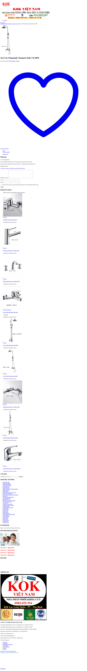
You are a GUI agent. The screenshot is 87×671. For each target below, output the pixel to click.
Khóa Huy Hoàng (6, 483)
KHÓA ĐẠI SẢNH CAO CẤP (9, 492)
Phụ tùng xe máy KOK (7, 504)
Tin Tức (4, 648)
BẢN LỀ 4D (5, 491)
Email (2, 182)
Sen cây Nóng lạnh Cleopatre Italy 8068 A (10, 345)
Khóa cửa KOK (6, 488)
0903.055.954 (11, 552)
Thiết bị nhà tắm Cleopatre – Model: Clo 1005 (11, 407)
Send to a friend (6, 152)
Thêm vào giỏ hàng (7, 309)
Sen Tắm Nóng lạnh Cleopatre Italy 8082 (10, 437)
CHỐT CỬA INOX (7, 485)
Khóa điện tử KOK (7, 484)
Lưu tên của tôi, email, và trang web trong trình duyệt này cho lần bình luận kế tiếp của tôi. (20, 184)
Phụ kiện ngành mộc (7, 501)
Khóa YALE (5, 512)
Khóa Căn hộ (5, 521)
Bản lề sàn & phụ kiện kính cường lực (10, 494)
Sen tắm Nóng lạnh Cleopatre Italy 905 (10, 219)
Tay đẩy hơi (5, 502)
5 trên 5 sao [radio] (22, 168)
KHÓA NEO (5, 508)
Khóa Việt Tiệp (6, 482)
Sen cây (17, 23)
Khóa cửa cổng (6, 490)
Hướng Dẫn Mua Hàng (7, 644)
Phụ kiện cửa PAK (7, 498)
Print (4, 150)
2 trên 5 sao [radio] (7, 168)
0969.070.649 (11, 555)
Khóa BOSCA (6, 520)
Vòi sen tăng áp (6, 506)
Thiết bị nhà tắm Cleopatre (10, 23)
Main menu (3, 22)
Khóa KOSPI (6, 509)
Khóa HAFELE (6, 513)
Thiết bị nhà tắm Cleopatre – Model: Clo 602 (11, 250)
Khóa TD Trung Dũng (7, 493)
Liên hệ (4, 649)
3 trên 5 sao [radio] (12, 168)
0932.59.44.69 (11, 550)
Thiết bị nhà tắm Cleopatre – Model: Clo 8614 (11, 281)
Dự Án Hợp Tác (6, 646)
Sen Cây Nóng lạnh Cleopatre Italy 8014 (10, 376)
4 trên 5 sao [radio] (17, 168)
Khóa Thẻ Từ (6, 522)
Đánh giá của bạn (4, 166)
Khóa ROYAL (6, 516)
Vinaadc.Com (15, 652)
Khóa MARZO (6, 515)
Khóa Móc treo (6, 486)
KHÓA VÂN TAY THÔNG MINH (10, 489)
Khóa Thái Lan (6, 499)
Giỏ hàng (5, 20)
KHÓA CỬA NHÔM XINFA (9, 500)
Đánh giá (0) (5, 154)
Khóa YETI (5, 519)
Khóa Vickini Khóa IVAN (8, 497)
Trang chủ (3, 23)
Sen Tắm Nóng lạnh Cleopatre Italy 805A (10, 312)
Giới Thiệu (5, 643)
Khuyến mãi (5, 645)
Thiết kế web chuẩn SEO (6, 652)
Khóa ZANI (5, 511)
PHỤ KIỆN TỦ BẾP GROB (9, 514)
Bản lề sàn (5, 496)
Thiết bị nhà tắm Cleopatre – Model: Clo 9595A (11, 468)
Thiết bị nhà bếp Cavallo (8, 507)
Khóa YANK (5, 517)
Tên (2, 179)
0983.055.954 (11, 547)
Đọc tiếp (4, 217)
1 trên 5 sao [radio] (3, 168)
